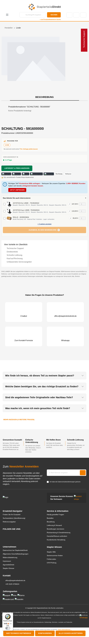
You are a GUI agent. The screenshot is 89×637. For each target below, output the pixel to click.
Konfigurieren (45, 633)
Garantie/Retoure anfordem (57, 536)
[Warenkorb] (83, 15)
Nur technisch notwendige (18, 633)
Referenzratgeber (9, 522)
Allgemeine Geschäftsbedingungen (15, 554)
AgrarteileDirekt (8, 565)
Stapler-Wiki (51, 552)
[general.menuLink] (7, 15)
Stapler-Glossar (8, 568)
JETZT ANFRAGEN (17, 190)
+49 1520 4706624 (12, 584)
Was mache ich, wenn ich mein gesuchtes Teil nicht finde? (37, 408)
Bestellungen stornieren (55, 529)
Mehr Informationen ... (65, 629)
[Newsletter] (83, 472)
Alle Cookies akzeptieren (71, 633)
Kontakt (69, 15)
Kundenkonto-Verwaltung (56, 540)
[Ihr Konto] (76, 15)
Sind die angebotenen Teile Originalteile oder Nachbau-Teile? (39, 397)
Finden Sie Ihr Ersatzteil (11, 514)
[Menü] (11, 614)
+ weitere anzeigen (44, 224)
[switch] (7, 628)
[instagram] (4, 533)
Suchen (54, 15)
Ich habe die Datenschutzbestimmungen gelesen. (65, 482)
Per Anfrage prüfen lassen (29, 149)
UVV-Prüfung (51, 563)
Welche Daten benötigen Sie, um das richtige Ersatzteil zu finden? (41, 386)
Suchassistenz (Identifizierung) (14, 518)
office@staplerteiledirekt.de (15, 580)
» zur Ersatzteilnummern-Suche (50, 19)
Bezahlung (51, 522)
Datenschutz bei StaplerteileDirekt (15, 550)
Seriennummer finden (55, 555)
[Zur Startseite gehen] (44, 7)
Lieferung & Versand (54, 525)
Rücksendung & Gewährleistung (58, 532)
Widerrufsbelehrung (10, 557)
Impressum (7, 561)
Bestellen (50, 518)
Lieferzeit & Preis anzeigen (16, 168)
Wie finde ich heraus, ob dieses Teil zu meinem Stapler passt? (39, 375)
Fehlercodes (51, 559)
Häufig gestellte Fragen (55, 514)
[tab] (44, 97)
